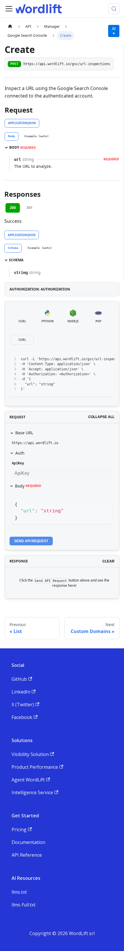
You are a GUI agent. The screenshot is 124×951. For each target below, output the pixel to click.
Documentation (28, 842)
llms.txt (19, 892)
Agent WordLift (28, 780)
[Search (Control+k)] (113, 8)
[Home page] (10, 26)
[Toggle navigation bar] (9, 8)
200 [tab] (13, 207)
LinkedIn (21, 692)
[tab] (11, 136)
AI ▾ (114, 31)
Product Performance (35, 767)
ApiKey (18, 463)
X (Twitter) (23, 704)
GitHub (19, 679)
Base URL (24, 432)
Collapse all (101, 417)
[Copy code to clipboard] (107, 359)
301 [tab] (30, 207)
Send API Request (31, 541)
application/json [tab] (22, 123)
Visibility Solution (30, 754)
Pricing (19, 829)
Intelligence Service (32, 792)
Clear (108, 561)
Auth (20, 453)
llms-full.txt (23, 905)
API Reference (27, 855)
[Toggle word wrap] (97, 359)
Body (28, 486)
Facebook (22, 717)
